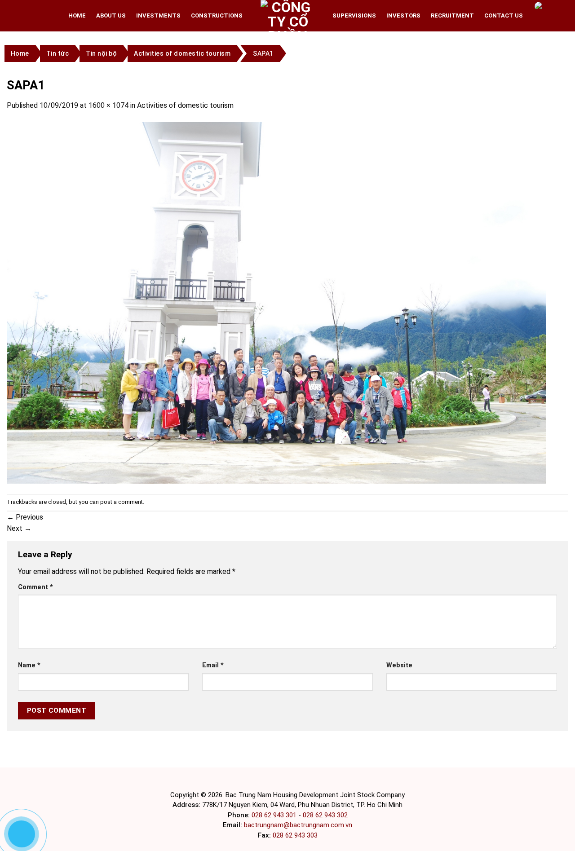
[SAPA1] (276, 302)
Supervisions (354, 15)
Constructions (217, 15)
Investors (403, 15)
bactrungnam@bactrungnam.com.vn (298, 825)
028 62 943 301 (274, 815)
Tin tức (57, 53)
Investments (158, 15)
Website (399, 665)
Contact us (503, 15)
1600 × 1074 (108, 105)
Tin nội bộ (101, 53)
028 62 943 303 (295, 835)
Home (77, 15)
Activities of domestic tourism (182, 53)
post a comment (121, 501)
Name (29, 665)
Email (213, 665)
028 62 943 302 (325, 815)
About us (111, 15)
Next (19, 528)
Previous (25, 517)
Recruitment (452, 15)
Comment (35, 587)
